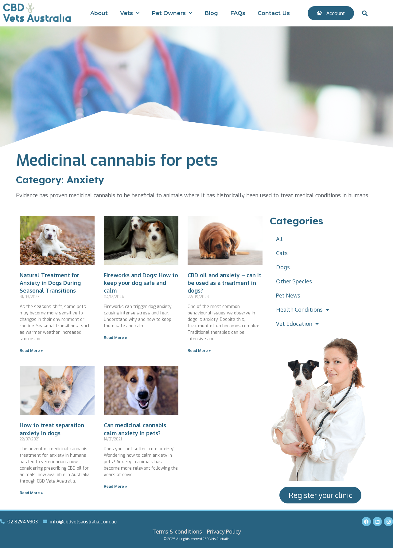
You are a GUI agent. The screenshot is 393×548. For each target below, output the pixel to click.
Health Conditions (299, 309)
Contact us (274, 13)
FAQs (237, 13)
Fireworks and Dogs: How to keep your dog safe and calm (141, 283)
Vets (126, 13)
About (99, 13)
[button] (365, 13)
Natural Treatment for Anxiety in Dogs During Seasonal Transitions (50, 283)
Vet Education (294, 323)
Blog (211, 13)
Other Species (294, 281)
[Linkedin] (377, 521)
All (279, 238)
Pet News (288, 295)
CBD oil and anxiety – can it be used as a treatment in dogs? (224, 283)
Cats (282, 253)
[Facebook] (366, 521)
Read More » (31, 350)
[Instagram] (388, 521)
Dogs (283, 267)
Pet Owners (169, 13)
